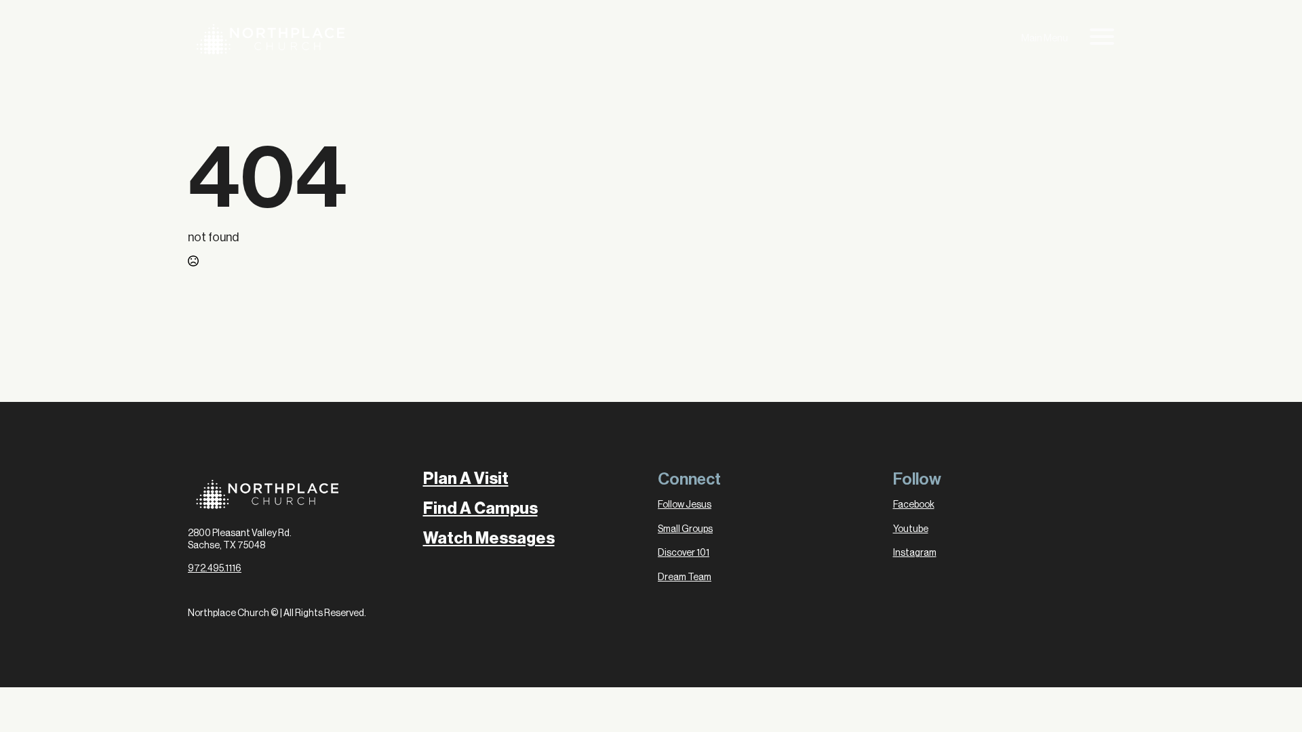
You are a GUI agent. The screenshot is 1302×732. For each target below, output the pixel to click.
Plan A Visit (466, 478)
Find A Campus (480, 508)
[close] (1102, 39)
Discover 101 (683, 553)
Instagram (914, 553)
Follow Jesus (684, 505)
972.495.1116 (214, 568)
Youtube (910, 529)
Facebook (913, 505)
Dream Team (684, 577)
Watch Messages (489, 538)
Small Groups (685, 529)
